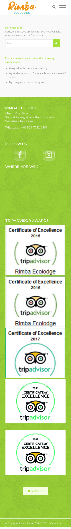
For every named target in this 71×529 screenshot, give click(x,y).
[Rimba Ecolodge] (29, 7)
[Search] (52, 7)
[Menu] (61, 7)
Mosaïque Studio (13, 527)
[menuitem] (52, 7)
